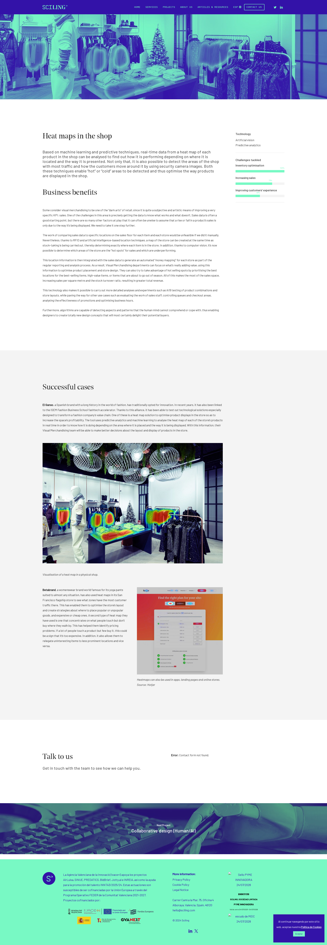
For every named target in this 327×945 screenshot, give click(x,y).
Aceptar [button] (299, 933)
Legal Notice (181, 889)
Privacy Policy (181, 879)
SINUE (79, 879)
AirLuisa (68, 879)
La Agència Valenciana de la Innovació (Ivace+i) (92, 874)
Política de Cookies (311, 927)
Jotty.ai (116, 879)
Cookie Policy (181, 884)
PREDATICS (91, 879)
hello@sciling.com (184, 910)
